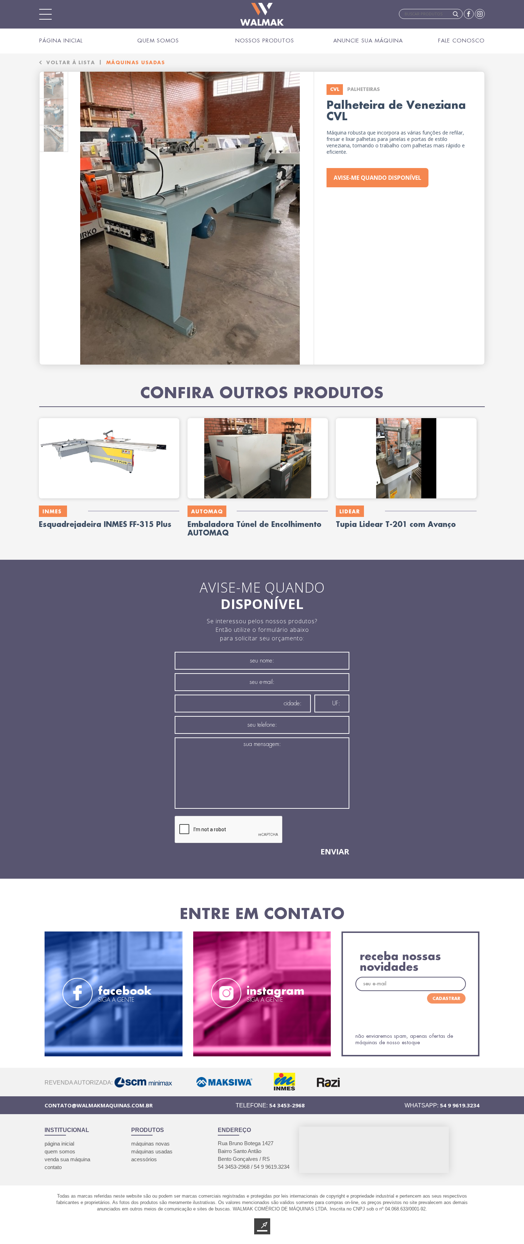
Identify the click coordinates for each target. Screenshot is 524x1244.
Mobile (45, 14)
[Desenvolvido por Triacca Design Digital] (262, 1226)
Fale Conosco (461, 40)
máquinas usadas (152, 1151)
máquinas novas (150, 1144)
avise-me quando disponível (377, 178)
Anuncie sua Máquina (368, 40)
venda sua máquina (67, 1159)
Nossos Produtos (264, 40)
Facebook (469, 14)
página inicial (59, 1144)
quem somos (60, 1151)
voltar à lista (70, 62)
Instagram (480, 14)
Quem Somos (158, 40)
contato (53, 1167)
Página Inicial (61, 40)
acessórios (144, 1159)
